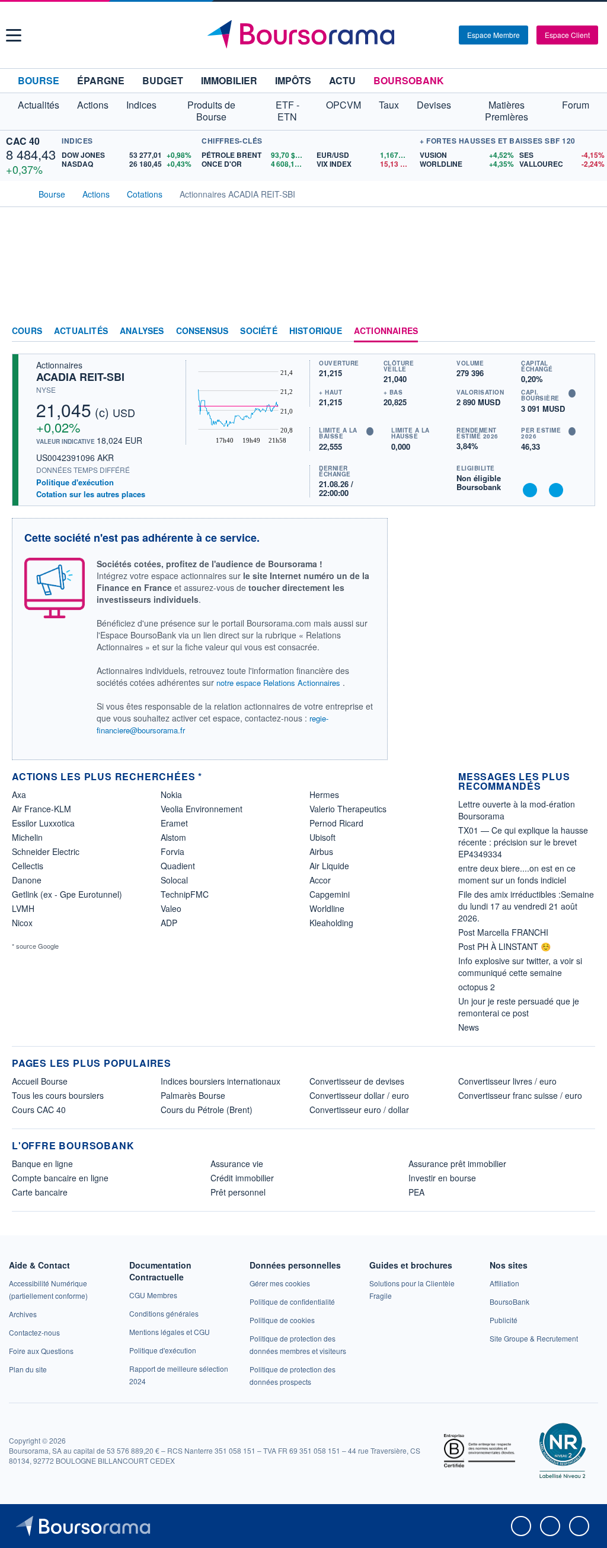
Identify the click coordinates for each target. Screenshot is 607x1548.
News (468, 1027)
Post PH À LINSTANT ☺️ (504, 946)
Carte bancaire (40, 1192)
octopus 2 (476, 987)
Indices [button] (141, 105)
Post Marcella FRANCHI (503, 932)
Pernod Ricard (336, 823)
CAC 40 (23, 141)
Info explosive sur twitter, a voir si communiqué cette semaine (520, 966)
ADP (169, 923)
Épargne (100, 80)
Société (258, 331)
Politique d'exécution (75, 482)
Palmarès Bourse (193, 1095)
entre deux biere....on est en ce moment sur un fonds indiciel (517, 874)
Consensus (202, 331)
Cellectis (27, 866)
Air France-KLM (41, 809)
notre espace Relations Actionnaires (278, 682)
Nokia (171, 794)
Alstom (173, 837)
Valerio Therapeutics (347, 809)
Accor (320, 880)
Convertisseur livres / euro (507, 1081)
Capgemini (329, 894)
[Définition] (572, 393)
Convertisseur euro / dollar (359, 1109)
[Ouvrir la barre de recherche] (430, 35)
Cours (27, 331)
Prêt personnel (238, 1192)
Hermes (324, 794)
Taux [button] (389, 105)
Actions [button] (92, 105)
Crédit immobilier (242, 1178)
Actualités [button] (38, 105)
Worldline (326, 908)
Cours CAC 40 (39, 1109)
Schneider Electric (45, 851)
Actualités (81, 331)
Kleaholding (331, 923)
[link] (23, 1314)
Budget (162, 80)
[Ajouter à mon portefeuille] (529, 490)
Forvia (172, 851)
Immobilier (229, 80)
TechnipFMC (185, 894)
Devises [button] (434, 105)
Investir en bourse (442, 1178)
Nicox (22, 923)
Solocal (174, 880)
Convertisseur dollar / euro (359, 1095)
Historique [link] (315, 331)
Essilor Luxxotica (43, 823)
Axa (19, 794)
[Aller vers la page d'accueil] (305, 35)
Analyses (142, 331)
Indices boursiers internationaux (220, 1081)
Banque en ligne (42, 1163)
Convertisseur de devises (356, 1081)
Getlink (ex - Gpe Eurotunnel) (67, 894)
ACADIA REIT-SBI (80, 376)
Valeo (171, 908)
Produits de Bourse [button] (211, 110)
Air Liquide (329, 866)
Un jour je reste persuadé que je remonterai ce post (518, 1007)
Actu (342, 80)
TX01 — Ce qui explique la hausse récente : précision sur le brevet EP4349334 (523, 842)
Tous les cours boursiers (58, 1095)
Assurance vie (236, 1163)
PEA (416, 1192)
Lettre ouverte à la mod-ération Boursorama (516, 810)
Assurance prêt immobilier (457, 1163)
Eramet (174, 823)
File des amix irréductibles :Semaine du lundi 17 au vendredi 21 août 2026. (526, 906)
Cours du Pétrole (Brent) (207, 1109)
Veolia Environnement (201, 809)
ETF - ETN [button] (287, 110)
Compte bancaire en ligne (60, 1178)
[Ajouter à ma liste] (556, 490)
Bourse (38, 80)
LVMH (23, 908)
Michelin (27, 837)
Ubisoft (322, 837)
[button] (13, 35)
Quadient (178, 866)
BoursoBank (408, 80)
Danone (26, 880)
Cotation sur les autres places (90, 494)
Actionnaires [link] (386, 331)
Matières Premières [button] (506, 110)
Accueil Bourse (40, 1081)
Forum (575, 105)
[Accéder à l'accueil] (16, 193)
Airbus (321, 851)
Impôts (293, 80)
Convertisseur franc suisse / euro (520, 1095)
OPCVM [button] (343, 105)
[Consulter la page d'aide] (446, 35)
